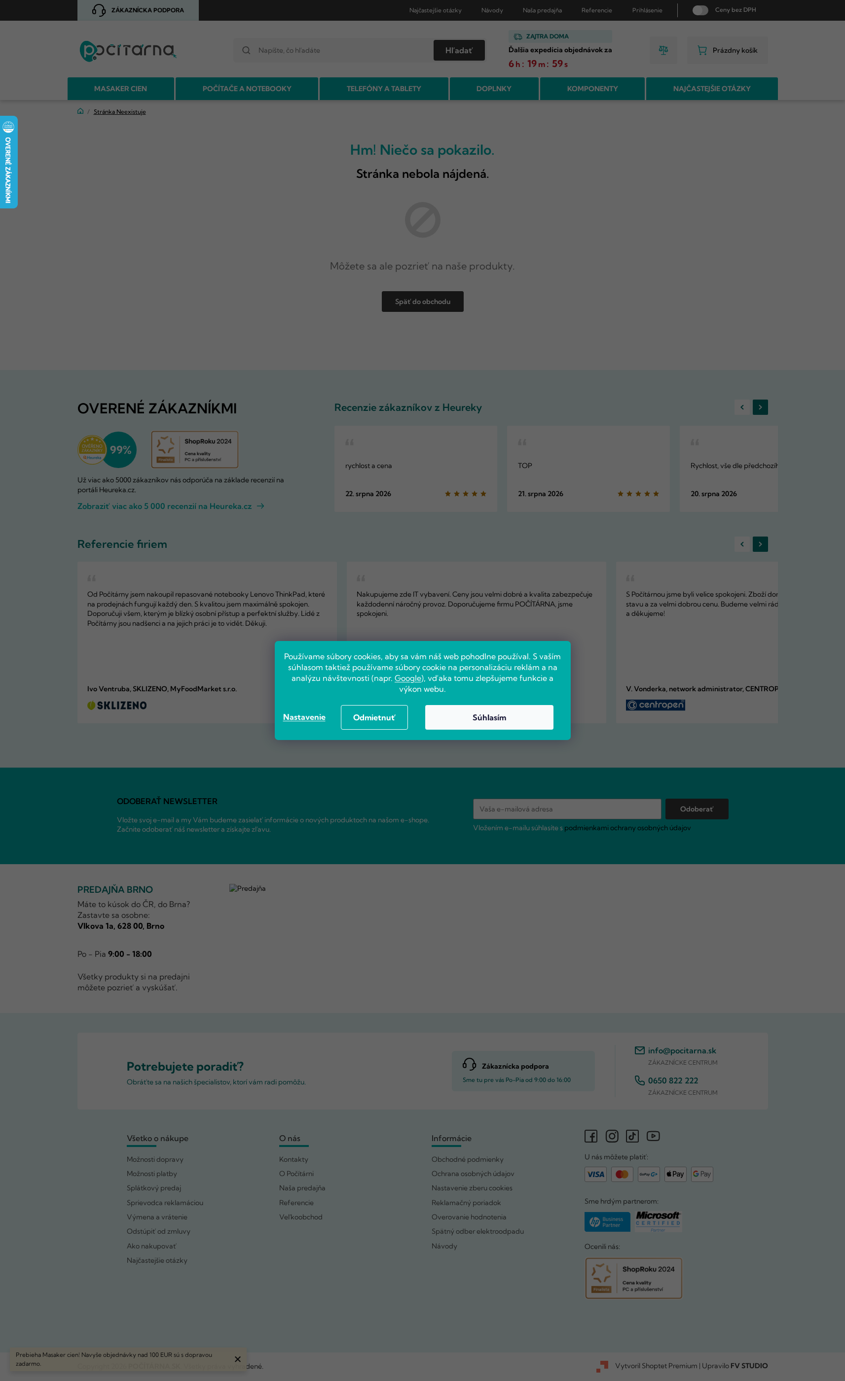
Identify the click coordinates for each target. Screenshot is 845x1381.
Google (408, 678)
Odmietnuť (374, 717)
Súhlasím (489, 717)
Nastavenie (304, 717)
